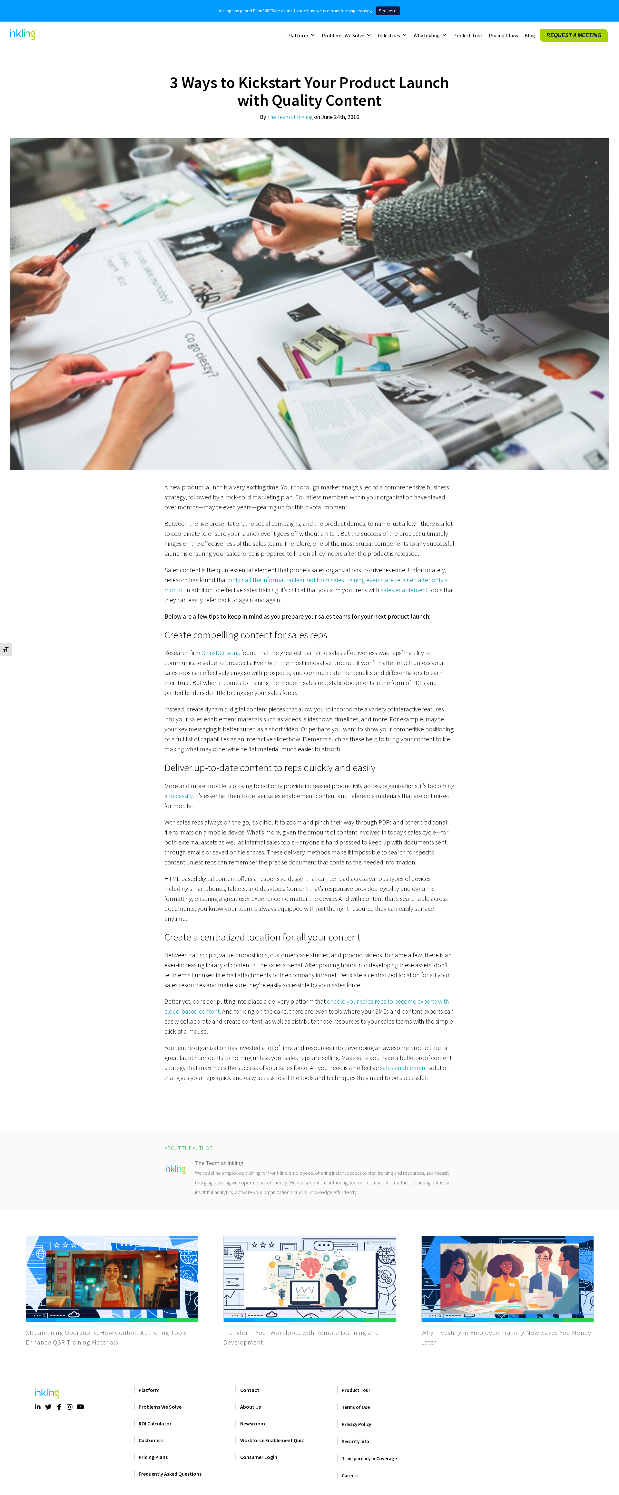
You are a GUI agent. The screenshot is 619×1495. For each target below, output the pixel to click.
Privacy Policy (356, 1424)
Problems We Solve (343, 35)
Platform (297, 35)
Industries (389, 35)
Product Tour (467, 35)
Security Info (355, 1441)
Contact (249, 1390)
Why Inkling (427, 35)
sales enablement (404, 590)
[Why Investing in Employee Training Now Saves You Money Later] (507, 1279)
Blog (530, 35)
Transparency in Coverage (369, 1458)
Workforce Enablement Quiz (272, 1440)
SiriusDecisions (221, 653)
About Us (250, 1406)
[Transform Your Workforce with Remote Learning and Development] (309, 1279)
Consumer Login (258, 1457)
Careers (350, 1475)
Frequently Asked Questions (170, 1474)
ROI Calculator (155, 1423)
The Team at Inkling (290, 117)
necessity (181, 796)
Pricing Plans (503, 35)
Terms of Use (356, 1407)
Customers (151, 1440)
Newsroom (252, 1423)
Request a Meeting (573, 35)
